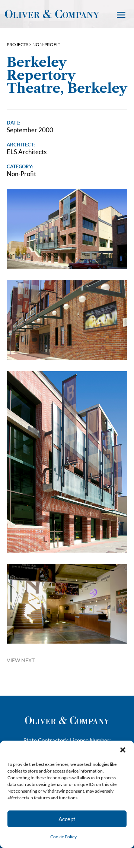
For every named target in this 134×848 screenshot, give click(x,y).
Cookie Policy (63, 836)
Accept (67, 819)
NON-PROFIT (46, 44)
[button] (123, 750)
